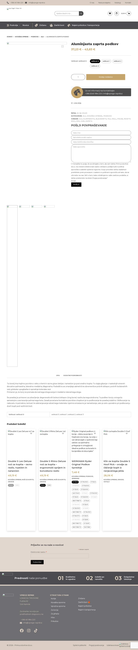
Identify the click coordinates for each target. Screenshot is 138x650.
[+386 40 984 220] (8, 3)
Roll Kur (80, 121)
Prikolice (54, 621)
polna (120, 119)
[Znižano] (36, 25)
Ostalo (107, 482)
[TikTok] (36, 630)
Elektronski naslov (39, 552)
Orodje (11, 482)
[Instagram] (29, 630)
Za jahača (55, 614)
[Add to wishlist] (31, 433)
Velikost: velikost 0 (79, 61)
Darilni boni (59, 25)
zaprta (88, 121)
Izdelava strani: (113, 645)
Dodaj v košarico (106, 77)
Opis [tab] (58, 375)
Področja (14, 25)
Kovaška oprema (94, 116)
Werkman (75, 478)
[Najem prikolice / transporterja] (68, 25)
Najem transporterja (87, 610)
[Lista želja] (110, 13)
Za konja (54, 610)
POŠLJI (76, 184)
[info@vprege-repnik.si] (26, 3)
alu (80, 119)
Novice (26, 25)
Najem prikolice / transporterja (85, 25)
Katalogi (118, 3)
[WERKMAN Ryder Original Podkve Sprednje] (85, 443)
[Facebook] (22, 630)
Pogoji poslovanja (96, 645)
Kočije (53, 599)
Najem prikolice (85, 606)
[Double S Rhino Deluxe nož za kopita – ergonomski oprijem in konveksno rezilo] (53, 443)
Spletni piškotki (79, 645)
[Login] (116, 13)
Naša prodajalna (104, 3)
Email (73, 181)
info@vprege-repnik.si (37, 3)
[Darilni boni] (51, 25)
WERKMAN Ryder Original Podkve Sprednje (82, 464)
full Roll (112, 119)
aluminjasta (89, 119)
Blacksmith (101, 119)
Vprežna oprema (58, 606)
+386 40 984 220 (16, 3)
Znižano (42, 25)
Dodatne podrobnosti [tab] (73, 375)
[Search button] (81, 13)
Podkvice (107, 116)
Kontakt (128, 3)
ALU (84, 116)
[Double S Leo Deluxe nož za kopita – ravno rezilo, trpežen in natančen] (21, 443)
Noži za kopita (28, 479)
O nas (92, 3)
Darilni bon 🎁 (84, 602)
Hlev (53, 618)
